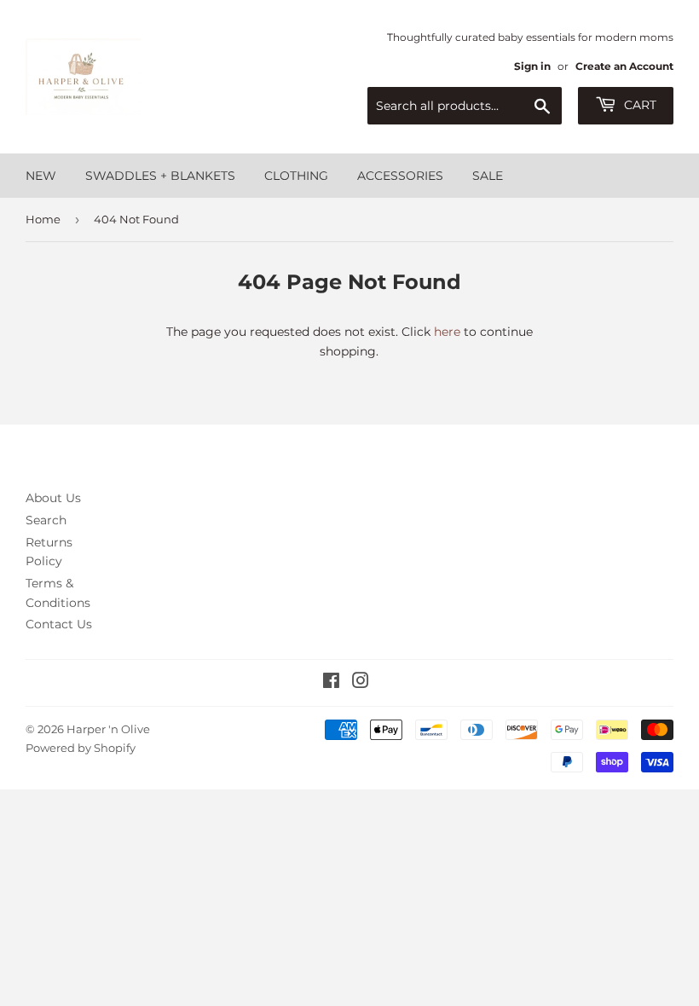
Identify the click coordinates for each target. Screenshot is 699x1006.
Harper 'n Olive (108, 729)
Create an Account (624, 66)
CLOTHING (296, 175)
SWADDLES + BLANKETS (160, 175)
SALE (487, 175)
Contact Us (59, 624)
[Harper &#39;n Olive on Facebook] (331, 683)
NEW (41, 175)
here (447, 331)
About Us (53, 498)
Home (43, 219)
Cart (638, 105)
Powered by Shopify (81, 747)
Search (46, 520)
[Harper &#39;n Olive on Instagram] (360, 683)
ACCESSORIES (400, 175)
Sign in (532, 66)
